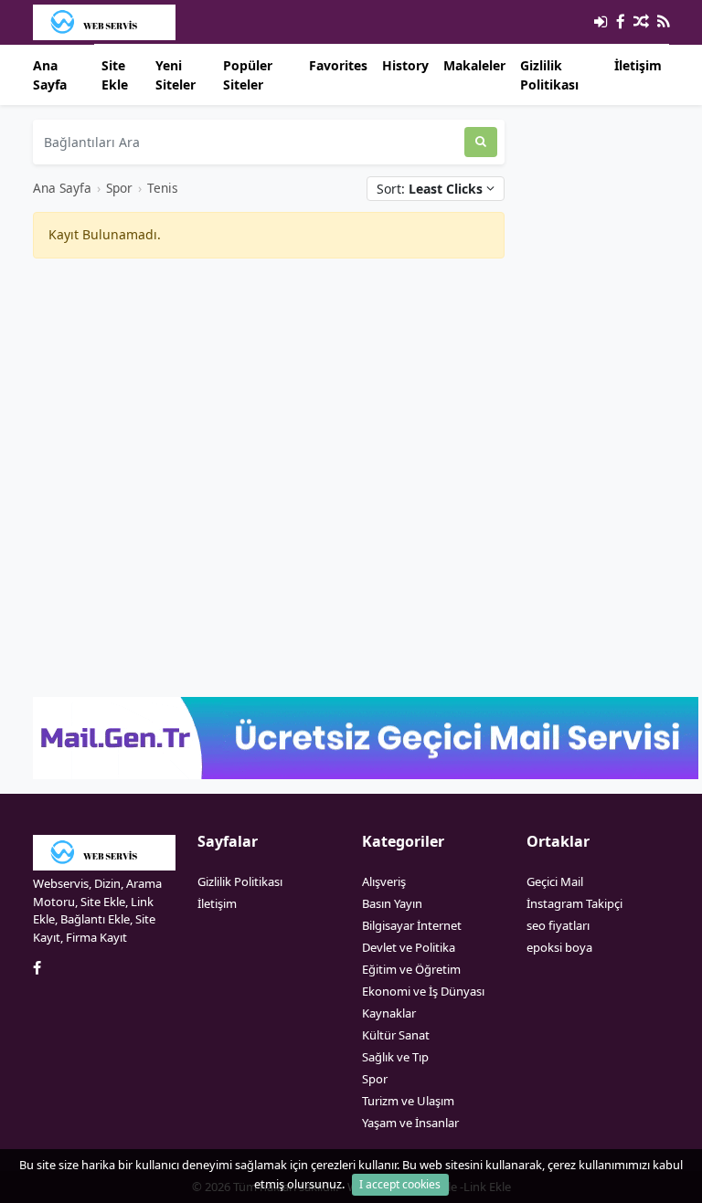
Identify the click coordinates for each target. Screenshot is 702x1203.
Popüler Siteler (247, 75)
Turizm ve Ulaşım (408, 1100)
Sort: (430, 188)
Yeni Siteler (175, 75)
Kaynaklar (389, 1013)
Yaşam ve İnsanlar (410, 1122)
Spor (119, 187)
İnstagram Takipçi (574, 903)
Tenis (162, 187)
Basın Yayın (392, 903)
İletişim (638, 65)
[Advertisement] (269, 401)
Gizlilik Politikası (549, 75)
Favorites (338, 65)
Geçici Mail (554, 881)
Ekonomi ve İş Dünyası (423, 991)
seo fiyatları (558, 925)
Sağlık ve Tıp (395, 1057)
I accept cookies (400, 1184)
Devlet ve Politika (408, 947)
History (405, 65)
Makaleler (474, 65)
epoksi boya (559, 947)
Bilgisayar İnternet (412, 925)
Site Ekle (114, 75)
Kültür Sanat (396, 1035)
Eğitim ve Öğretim (411, 969)
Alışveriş (384, 881)
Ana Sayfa (50, 75)
